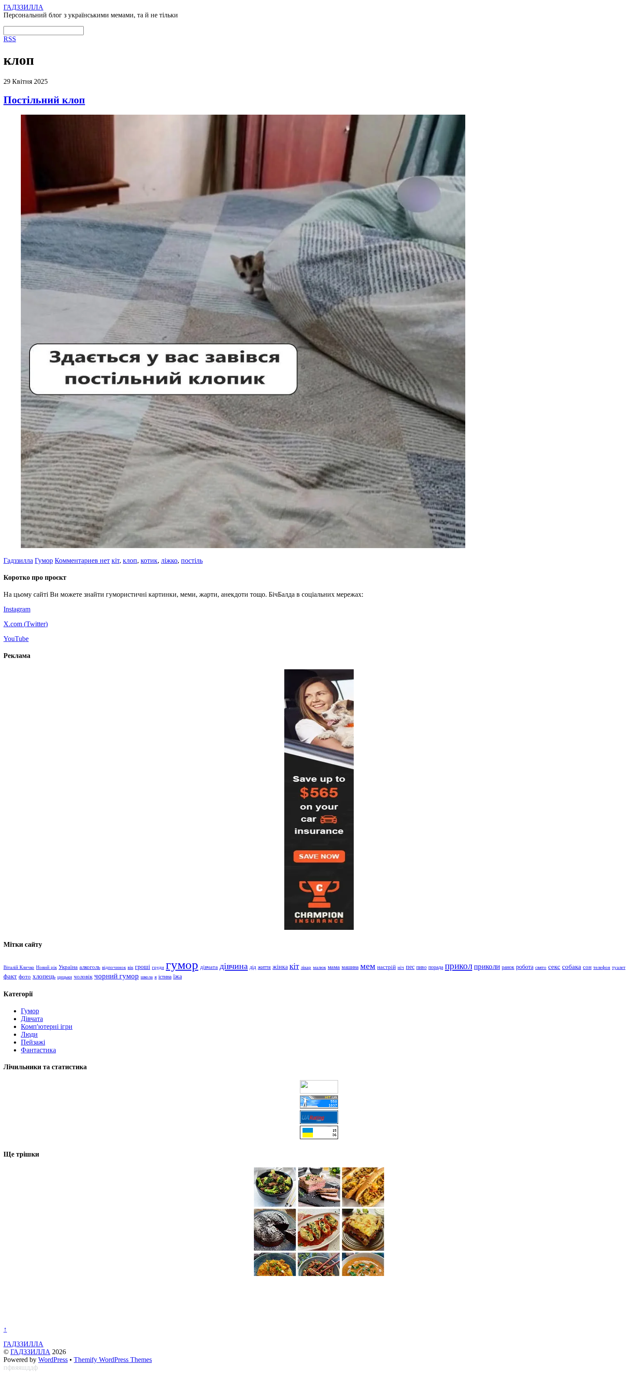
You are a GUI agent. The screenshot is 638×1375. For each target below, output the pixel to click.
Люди (29, 1034)
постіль (192, 560)
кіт (115, 560)
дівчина (234, 966)
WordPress (53, 1359)
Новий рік (46, 967)
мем (367, 966)
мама (334, 967)
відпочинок (114, 967)
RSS (9, 39)
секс (554, 966)
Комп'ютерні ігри (46, 1026)
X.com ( (14, 624)
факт (10, 976)
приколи (487, 966)
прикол (458, 966)
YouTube (16, 638)
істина (164, 977)
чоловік (83, 976)
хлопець (44, 976)
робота (524, 966)
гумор (182, 965)
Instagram (16, 609)
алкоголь (89, 967)
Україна (68, 967)
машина (350, 967)
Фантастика (38, 1050)
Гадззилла (18, 560)
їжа (177, 976)
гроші (142, 966)
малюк (319, 967)
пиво (421, 967)
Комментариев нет (82, 560)
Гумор (44, 560)
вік (130, 967)
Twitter (36, 624)
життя (264, 967)
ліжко (169, 560)
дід (253, 967)
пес (410, 967)
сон (587, 967)
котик (149, 560)
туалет (618, 967)
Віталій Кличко (18, 967)
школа (147, 976)
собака (571, 966)
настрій (386, 967)
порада (435, 967)
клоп (130, 560)
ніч (401, 967)
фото (25, 977)
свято (540, 967)
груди (158, 967)
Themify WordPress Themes (113, 1359)
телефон (601, 967)
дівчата (209, 967)
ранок (508, 967)
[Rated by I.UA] (319, 1091)
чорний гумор (116, 976)
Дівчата (32, 1018)
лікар (306, 967)
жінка (280, 967)
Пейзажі (33, 1042)
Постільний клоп (44, 100)
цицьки (64, 976)
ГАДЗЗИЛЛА (30, 1351)
